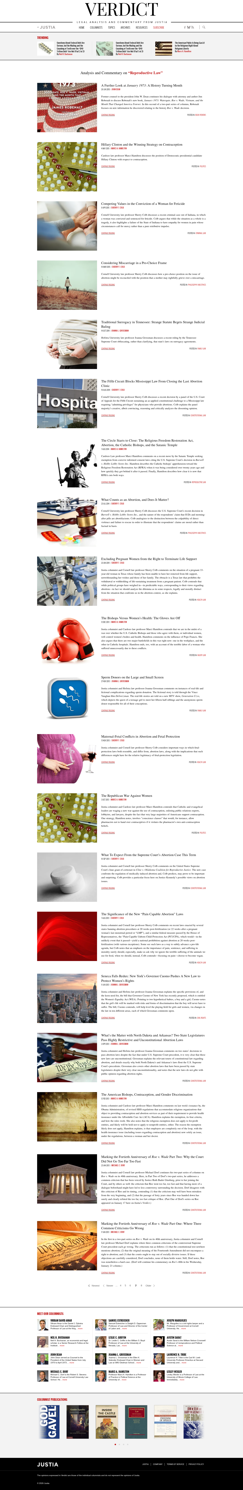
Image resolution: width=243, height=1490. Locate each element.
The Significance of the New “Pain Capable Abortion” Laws (142, 914)
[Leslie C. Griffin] (100, 1341)
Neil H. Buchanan (65, 54)
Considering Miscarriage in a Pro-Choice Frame (134, 262)
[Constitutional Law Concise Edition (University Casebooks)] (107, 1422)
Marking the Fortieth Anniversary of (152, 1158)
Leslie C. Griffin (117, 1337)
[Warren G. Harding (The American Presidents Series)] (194, 1422)
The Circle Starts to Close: (147, 442)
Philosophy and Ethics (197, 285)
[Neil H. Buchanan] (42, 1341)
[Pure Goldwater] (165, 1422)
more (80, 1328)
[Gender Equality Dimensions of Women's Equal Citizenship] (48, 1422)
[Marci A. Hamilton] (100, 1376)
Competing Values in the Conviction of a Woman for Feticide (143, 203)
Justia (47, 27)
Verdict (121, 9)
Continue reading (108, 115)
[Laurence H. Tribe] (159, 1359)
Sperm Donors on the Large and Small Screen (132, 677)
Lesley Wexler (174, 1371)
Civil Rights (201, 1018)
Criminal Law (201, 233)
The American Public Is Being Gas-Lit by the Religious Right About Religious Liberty (190, 46)
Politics (203, 166)
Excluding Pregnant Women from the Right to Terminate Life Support (149, 558)
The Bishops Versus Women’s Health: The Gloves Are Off (140, 618)
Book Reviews (200, 115)
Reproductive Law (199, 482)
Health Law (201, 600)
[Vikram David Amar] (42, 1324)
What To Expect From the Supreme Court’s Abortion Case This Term (148, 854)
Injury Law (201, 655)
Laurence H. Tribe (176, 1354)
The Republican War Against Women (126, 795)
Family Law (201, 349)
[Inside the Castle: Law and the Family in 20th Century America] (77, 1422)
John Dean (116, 89)
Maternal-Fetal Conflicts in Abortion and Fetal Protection (140, 736)
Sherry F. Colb (117, 208)
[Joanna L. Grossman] (100, 1359)
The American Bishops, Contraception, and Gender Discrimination (147, 1094)
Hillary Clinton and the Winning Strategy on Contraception (141, 144)
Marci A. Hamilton (184, 51)
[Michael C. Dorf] (42, 1376)
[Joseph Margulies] (159, 1324)
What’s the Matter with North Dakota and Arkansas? (153, 1037)
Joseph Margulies (177, 1320)
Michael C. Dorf (118, 1165)
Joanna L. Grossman (120, 331)
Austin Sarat (174, 1337)
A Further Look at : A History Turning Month (141, 85)
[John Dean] (42, 1359)
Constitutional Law (198, 416)
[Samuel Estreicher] (100, 1324)
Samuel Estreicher (119, 1320)
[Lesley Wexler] (159, 1376)
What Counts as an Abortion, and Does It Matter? (135, 499)
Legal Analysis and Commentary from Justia (122, 22)
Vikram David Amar (61, 1320)
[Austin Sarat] (159, 1341)
